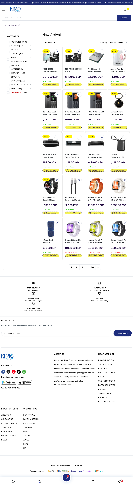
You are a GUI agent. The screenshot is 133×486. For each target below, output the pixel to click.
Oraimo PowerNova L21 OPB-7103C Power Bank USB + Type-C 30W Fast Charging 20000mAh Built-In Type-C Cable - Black (119, 155)
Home (6, 25)
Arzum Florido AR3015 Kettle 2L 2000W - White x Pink (118, 70)
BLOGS (4, 440)
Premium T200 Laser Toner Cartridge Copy (49, 155)
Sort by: (103, 42)
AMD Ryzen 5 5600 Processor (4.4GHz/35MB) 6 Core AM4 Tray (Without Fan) (95, 70)
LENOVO (26, 431)
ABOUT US (6, 415)
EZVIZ (25, 444)
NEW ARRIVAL (29, 415)
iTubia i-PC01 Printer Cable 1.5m (73, 198)
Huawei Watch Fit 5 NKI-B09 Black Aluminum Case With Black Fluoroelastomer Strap (118, 241)
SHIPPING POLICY (8, 436)
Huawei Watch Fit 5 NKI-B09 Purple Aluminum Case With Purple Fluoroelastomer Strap (73, 241)
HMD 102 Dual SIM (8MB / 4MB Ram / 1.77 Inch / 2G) (73, 113)
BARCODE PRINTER (106, 385)
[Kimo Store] (15, 10)
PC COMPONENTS (106, 360)
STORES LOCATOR (9, 423)
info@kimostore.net (62, 384)
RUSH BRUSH (29, 423)
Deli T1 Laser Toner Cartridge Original (95, 155)
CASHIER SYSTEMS (106, 381)
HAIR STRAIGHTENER (107, 402)
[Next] (98, 267)
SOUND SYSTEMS (106, 364)
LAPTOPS (102, 368)
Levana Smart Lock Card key (117, 113)
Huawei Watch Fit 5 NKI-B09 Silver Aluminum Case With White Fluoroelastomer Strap (118, 198)
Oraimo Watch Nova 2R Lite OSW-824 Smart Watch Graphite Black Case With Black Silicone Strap (49, 198)
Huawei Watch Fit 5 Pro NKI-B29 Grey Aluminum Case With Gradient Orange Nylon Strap (95, 198)
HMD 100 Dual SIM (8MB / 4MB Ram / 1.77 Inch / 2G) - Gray (96, 113)
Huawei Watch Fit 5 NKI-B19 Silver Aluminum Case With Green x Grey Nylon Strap (96, 241)
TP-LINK (26, 436)
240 (92, 267)
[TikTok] (19, 372)
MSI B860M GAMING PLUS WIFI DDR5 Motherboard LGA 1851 (50, 70)
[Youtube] (14, 372)
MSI (24, 448)
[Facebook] (3, 372)
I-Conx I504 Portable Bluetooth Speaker (47, 241)
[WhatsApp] (24, 372)
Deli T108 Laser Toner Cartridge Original (72, 155)
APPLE (26, 440)
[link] (56, 51)
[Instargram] (8, 372)
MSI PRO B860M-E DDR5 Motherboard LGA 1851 (73, 70)
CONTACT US (7, 419)
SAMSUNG (27, 427)
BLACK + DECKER (31, 419)
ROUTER (102, 389)
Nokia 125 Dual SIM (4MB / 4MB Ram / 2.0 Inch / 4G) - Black (49, 113)
